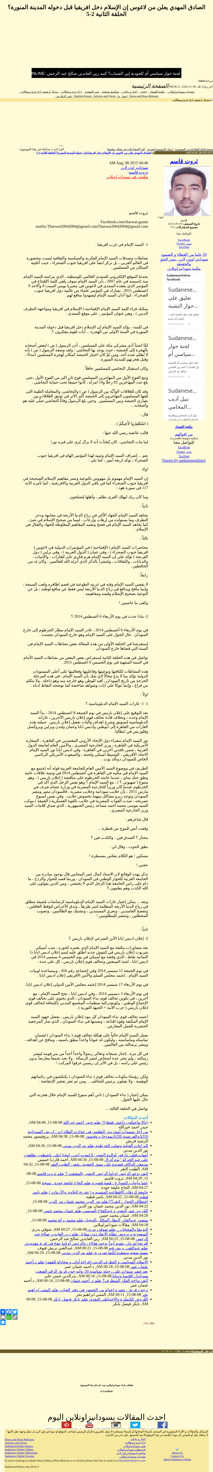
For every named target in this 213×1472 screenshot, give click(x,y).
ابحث (143, 91)
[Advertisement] (106, 44)
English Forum (81, 96)
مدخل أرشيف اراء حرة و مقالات (38, 91)
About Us (177, 1452)
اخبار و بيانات (128, 91)
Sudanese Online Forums (19, 1456)
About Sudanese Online (177, 1459)
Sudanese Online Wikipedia (21, 1452)
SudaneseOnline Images (19, 1446)
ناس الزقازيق (63, 96)
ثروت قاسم (184, 161)
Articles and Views (104, 96)
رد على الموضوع (202, 1351)
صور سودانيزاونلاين (134, 1446)
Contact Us (177, 1456)
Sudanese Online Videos (19, 1449)
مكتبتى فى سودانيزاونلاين (127, 177)
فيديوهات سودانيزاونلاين (131, 1449)
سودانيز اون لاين (134, 167)
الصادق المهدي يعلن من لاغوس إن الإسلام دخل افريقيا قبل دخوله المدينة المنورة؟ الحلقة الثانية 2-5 (94, 152)
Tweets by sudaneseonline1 (184, 460)
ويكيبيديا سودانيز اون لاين (131, 1453)
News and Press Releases (143, 96)
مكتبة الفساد (156, 91)
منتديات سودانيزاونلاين (180, 91)
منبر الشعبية (91, 91)
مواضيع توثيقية (109, 91)
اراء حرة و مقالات (70, 91)
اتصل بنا (121, 96)
